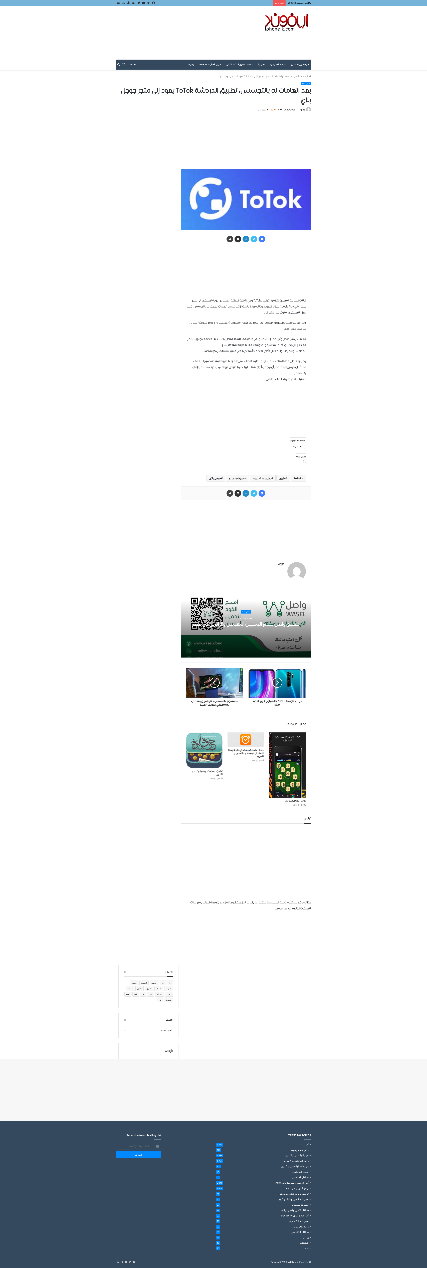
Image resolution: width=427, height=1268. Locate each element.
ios (170, 983)
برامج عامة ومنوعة (300, 1150)
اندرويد (144, 983)
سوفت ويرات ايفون (300, 64)
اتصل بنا (261, 64)
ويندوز (306, 1237)
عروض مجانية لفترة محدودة (294, 1193)
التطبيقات (304, 1242)
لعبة (128, 994)
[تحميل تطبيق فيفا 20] (287, 765)
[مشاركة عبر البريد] (238, 239)
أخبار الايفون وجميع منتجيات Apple (292, 1182)
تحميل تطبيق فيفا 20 (295, 800)
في (135, 994)
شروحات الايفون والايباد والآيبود (294, 1199)
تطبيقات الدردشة (261, 478)
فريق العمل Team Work (209, 64)
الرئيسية (305, 76)
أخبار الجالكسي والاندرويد (296, 1155)
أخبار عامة (294, 76)
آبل (163, 983)
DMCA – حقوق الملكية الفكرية (239, 64)
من (160, 1000)
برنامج (134, 983)
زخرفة (191, 64)
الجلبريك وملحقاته (300, 1204)
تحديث (168, 988)
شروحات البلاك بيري (299, 1221)
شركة (159, 994)
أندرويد (154, 983)
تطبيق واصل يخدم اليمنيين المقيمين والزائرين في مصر (245, 624)
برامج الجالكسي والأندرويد (296, 1160)
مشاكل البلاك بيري (300, 1232)
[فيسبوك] (262, 239)
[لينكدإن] (246, 239)
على (150, 994)
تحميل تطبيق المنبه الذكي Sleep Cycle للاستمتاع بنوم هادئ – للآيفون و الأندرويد (246, 753)
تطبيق (282, 478)
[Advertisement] (180, 33)
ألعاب (306, 1248)
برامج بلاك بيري (301, 1226)
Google (169, 1051)
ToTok (298, 478)
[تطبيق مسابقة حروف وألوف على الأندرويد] (204, 750)
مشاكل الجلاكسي (300, 1177)
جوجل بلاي (215, 478)
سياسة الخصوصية (278, 64)
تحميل (158, 988)
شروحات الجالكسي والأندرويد (294, 1166)
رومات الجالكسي (300, 1171)
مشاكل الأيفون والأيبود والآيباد (295, 1210)
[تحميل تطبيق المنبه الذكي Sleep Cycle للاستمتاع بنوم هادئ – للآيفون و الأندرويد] (246, 739)
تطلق (139, 988)
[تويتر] (254, 239)
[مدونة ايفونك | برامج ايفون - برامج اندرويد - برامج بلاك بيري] (287, 22)
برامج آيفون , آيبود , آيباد (297, 1188)
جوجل (169, 994)
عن (143, 994)
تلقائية (130, 988)
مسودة (168, 1000)
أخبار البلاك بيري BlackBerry (295, 1215)
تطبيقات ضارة (237, 478)
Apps (302, 109)
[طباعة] (230, 239)
